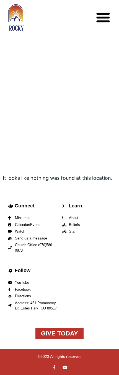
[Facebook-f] (54, 367)
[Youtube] (65, 367)
